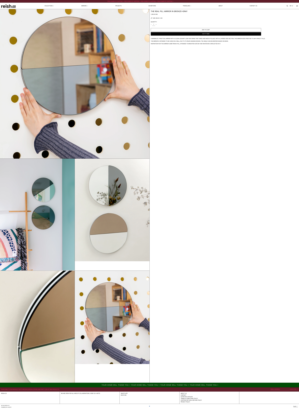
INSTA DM (123, 395)
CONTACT (183, 395)
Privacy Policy (185, 402)
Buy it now (205, 34)
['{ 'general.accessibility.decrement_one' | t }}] (151, 24)
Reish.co (4, 393)
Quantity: (154, 22)
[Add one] (156, 24)
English (295, 406)
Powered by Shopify (6, 407)
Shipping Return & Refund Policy (191, 400)
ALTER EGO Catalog (187, 396)
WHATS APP (124, 393)
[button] (297, 5)
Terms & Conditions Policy (189, 398)
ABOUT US (184, 393)
